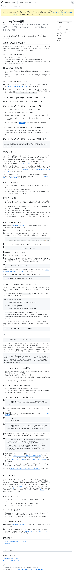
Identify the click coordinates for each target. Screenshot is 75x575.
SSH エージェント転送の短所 (12, 68)
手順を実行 (18, 225)
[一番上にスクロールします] (71, 571)
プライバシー (20, 569)
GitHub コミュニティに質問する (11, 558)
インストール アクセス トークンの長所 (16, 368)
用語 (15, 569)
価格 (32, 569)
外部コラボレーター (18, 488)
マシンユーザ (8, 475)
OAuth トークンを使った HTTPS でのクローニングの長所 (22, 106)
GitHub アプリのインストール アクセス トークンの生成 (25, 468)
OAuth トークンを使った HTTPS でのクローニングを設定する (23, 139)
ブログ (47, 569)
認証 (5, 6)
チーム (42, 490)
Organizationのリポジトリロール (20, 169)
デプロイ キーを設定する (11, 222)
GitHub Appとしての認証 (19, 459)
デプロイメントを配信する (26, 163)
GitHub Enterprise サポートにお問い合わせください (53, 14)
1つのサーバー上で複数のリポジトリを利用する (18, 284)
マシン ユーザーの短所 (10, 510)
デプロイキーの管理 (22, 6)
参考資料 (6, 538)
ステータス (26, 569)
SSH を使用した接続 (12, 6)
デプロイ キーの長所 (9, 182)
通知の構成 (8, 543)
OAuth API (22, 122)
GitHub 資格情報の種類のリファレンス (15, 541)
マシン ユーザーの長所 (10, 496)
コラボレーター (23, 486)
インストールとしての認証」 (39, 459)
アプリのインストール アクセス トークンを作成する (27, 455)
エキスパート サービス (39, 569)
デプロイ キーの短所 (9, 198)
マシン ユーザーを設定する (12, 521)
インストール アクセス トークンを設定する (17, 397)
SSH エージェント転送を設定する (14, 81)
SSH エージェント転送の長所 (12, 54)
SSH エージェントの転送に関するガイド (18, 86)
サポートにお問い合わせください (12, 560)
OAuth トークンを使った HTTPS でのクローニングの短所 (22, 127)
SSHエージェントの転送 (13, 43)
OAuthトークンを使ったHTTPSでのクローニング (23, 98)
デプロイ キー (8, 152)
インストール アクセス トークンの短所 (16, 385)
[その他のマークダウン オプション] (71, 22)
